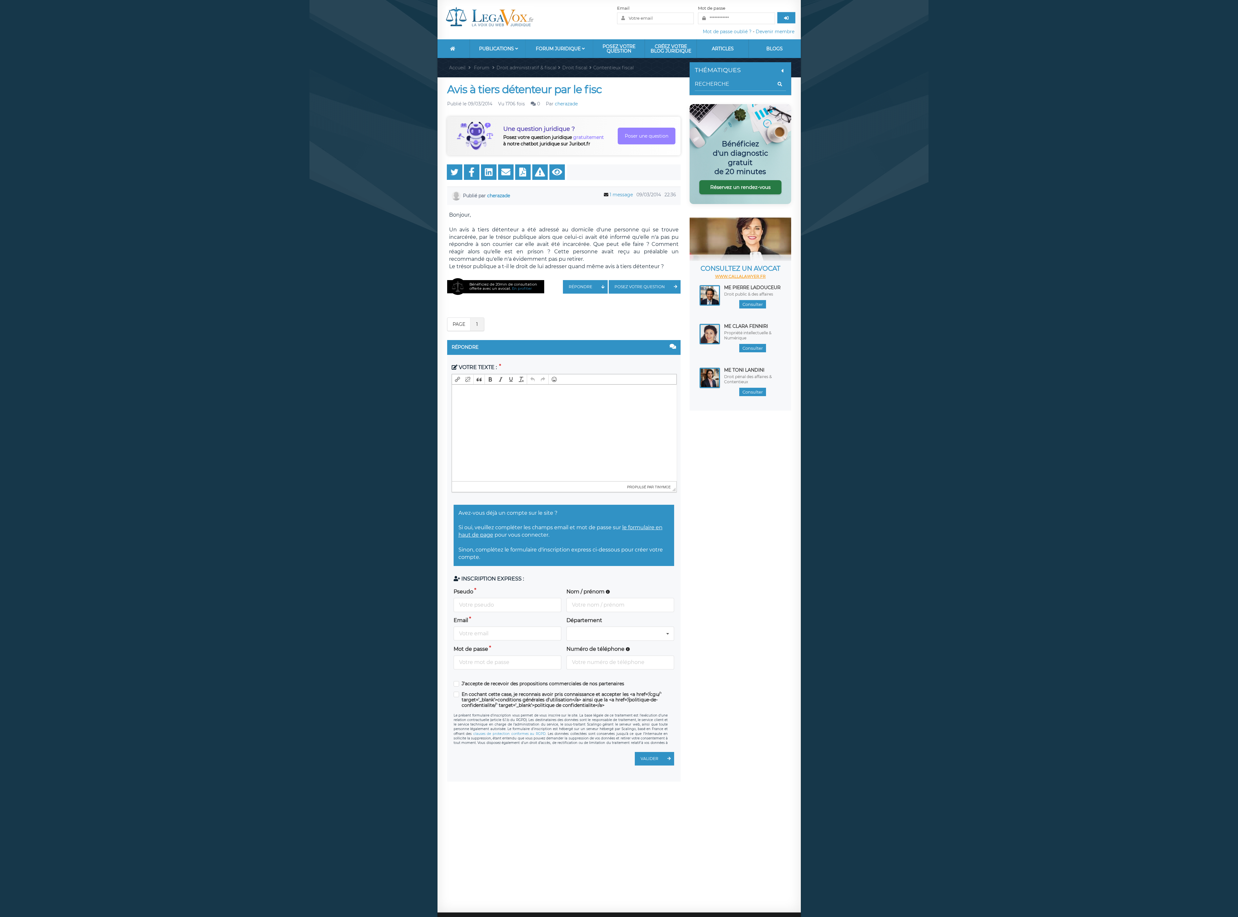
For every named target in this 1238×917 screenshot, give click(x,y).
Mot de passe (711, 8)
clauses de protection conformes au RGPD (509, 734)
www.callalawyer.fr (740, 276)
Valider (649, 758)
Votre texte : (477, 367)
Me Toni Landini (744, 370)
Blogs (774, 49)
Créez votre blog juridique (671, 49)
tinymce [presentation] (663, 486)
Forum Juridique (559, 48)
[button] (457, 379)
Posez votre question (619, 49)
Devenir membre (775, 31)
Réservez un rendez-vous (740, 187)
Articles (723, 49)
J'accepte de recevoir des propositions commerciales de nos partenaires (543, 684)
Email (623, 8)
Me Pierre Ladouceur (752, 287)
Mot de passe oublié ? (727, 31)
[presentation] (457, 379)
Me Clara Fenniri (746, 326)
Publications (497, 48)
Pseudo (463, 592)
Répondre (580, 286)
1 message (621, 195)
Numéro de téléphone (596, 649)
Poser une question (646, 136)
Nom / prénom (586, 592)
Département (584, 620)
